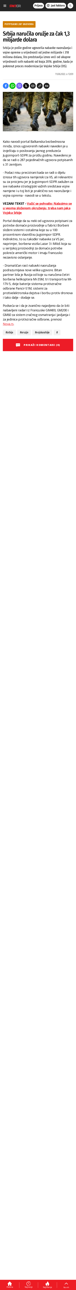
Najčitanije (47, 1287)
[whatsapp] (12, 86)
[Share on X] (26, 86)
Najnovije (29, 1287)
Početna (10, 1287)
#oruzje (24, 332)
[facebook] (6, 86)
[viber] (19, 86)
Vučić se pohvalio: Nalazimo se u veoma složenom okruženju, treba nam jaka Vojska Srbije (37, 208)
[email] (33, 86)
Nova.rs (8, 324)
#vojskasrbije (42, 332)
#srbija (9, 332)
